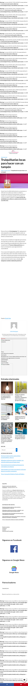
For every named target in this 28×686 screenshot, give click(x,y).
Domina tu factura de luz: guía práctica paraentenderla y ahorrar (11, 508)
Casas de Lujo (5, 588)
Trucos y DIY (4, 157)
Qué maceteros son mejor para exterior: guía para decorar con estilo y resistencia (13, 517)
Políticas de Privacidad (7, 531)
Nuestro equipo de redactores (9, 486)
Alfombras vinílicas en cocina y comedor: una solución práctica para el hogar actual (13, 511)
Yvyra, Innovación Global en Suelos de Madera (12, 474)
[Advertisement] (14, 216)
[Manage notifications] (25, 683)
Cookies (4, 529)
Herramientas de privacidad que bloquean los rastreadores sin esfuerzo (12, 514)
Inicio (2, 170)
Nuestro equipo (6, 527)
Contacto (4, 528)
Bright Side (8, 318)
